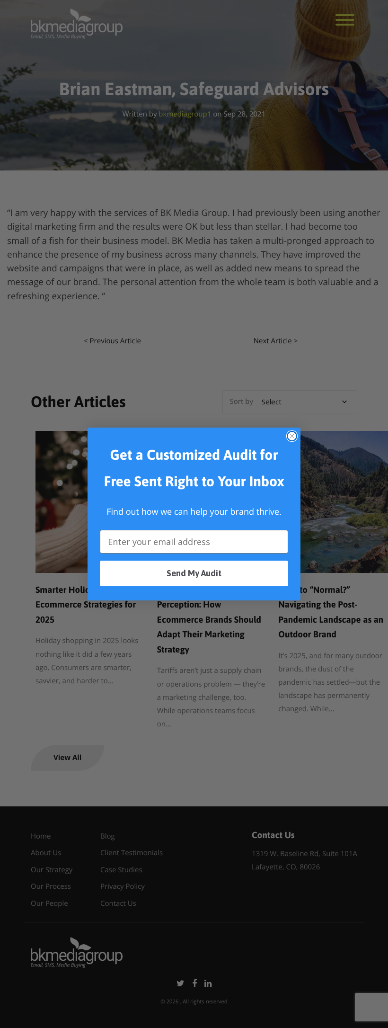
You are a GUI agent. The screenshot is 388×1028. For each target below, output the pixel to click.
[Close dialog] (292, 436)
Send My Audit (194, 573)
